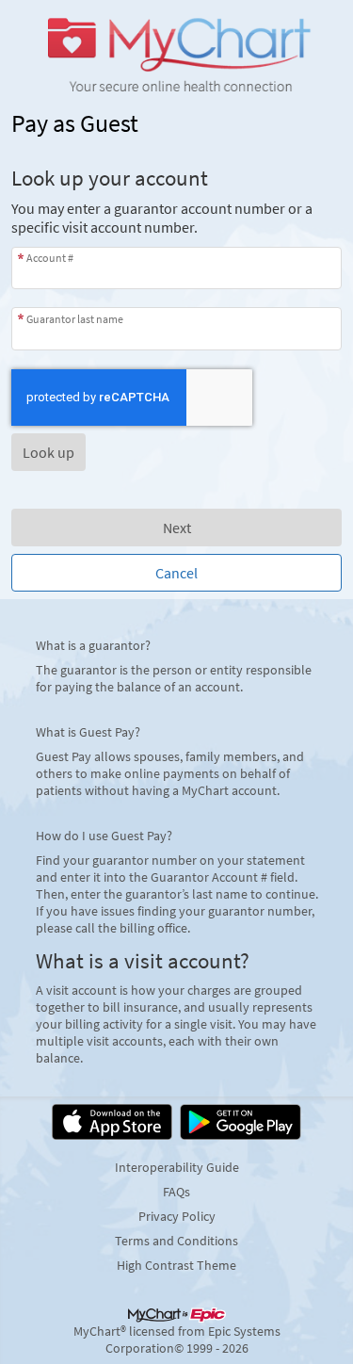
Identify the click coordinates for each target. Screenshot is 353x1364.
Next (177, 527)
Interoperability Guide (177, 1167)
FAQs (176, 1191)
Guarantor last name (74, 318)
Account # (49, 258)
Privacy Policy (177, 1216)
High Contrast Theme (176, 1265)
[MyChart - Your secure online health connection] (176, 53)
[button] (48, 452)
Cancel (176, 572)
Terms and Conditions (176, 1240)
